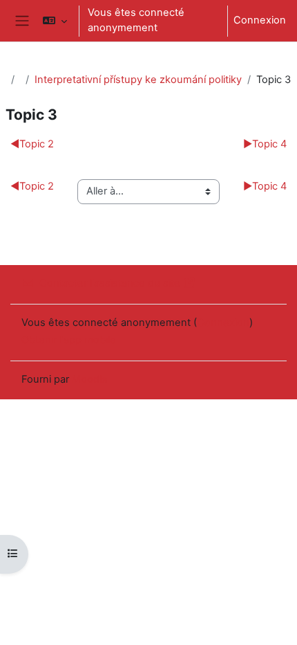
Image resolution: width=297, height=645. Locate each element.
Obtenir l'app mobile (68, 340)
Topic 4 (265, 144)
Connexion (259, 20)
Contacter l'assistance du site (109, 283)
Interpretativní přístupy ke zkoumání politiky (138, 79)
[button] (54, 21)
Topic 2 (32, 144)
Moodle (90, 379)
